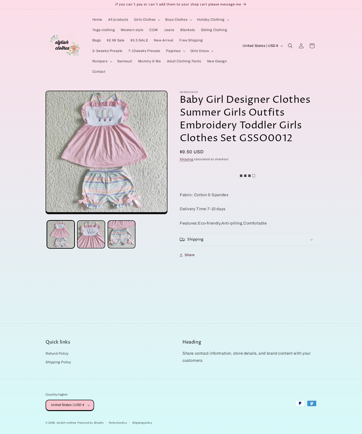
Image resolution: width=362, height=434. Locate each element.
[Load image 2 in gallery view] (91, 234)
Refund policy (118, 422)
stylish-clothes (67, 422)
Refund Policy (57, 353)
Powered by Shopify (90, 422)
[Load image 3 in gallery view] (121, 234)
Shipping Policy (58, 362)
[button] (146, 20)
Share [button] (190, 255)
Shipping (186, 159)
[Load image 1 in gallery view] (61, 234)
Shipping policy (142, 422)
